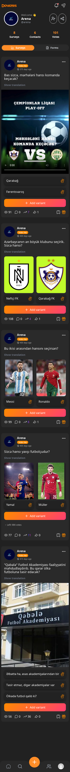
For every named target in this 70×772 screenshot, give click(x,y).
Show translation (14, 85)
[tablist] (35, 47)
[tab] (18, 47)
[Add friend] (53, 19)
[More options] (64, 62)
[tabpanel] (35, 401)
